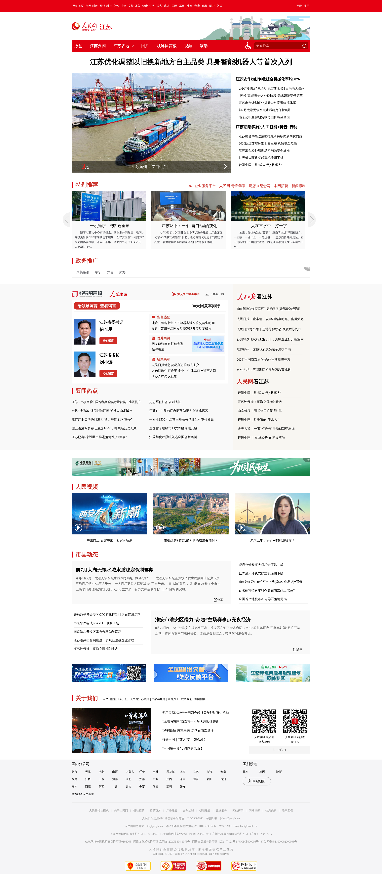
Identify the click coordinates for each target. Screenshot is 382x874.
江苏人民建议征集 (164, 376)
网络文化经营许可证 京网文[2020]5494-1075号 (161, 841)
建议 (155, 323)
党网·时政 (92, 5)
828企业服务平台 (202, 186)
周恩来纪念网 (259, 186)
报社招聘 (138, 810)
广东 (155, 779)
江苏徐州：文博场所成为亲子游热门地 (264, 349)
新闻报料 (298, 186)
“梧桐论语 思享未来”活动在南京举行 (187, 730)
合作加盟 (188, 810)
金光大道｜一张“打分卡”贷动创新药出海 (266, 428)
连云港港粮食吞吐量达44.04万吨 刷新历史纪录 (104, 428)
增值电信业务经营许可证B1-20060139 (186, 833)
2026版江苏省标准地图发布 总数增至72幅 (268, 143)
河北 (101, 771)
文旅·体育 (134, 5)
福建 (74, 779)
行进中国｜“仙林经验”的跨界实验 (261, 437)
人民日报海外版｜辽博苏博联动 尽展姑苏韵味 (269, 329)
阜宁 (98, 272)
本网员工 (173, 699)
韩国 (262, 771)
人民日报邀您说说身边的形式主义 (175, 365)
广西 (169, 779)
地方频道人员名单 (83, 794)
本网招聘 (281, 186)
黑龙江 (170, 771)
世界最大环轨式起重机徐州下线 (261, 157)
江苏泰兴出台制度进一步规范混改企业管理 (104, 640)
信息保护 (271, 810)
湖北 (128, 779)
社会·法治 (120, 5)
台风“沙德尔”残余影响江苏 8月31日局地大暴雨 (271, 88)
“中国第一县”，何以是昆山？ (182, 748)
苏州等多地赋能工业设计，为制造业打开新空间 (270, 339)
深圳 (169, 786)
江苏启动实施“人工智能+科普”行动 (266, 127)
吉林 (155, 771)
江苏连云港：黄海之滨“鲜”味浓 (260, 401)
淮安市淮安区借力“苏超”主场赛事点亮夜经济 (203, 619)
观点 (159, 5)
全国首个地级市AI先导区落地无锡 (173, 428)
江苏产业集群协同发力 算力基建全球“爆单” (102, 419)
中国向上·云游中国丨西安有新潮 (109, 540)
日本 (245, 771)
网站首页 (78, 5)
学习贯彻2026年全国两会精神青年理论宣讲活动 (195, 712)
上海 (182, 771)
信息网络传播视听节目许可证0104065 (108, 841)
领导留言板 (167, 46)
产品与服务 (159, 699)
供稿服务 (204, 810)
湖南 (142, 779)
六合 (110, 272)
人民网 (253, 381)
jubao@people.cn (230, 818)
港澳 (189, 5)
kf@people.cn (155, 826)
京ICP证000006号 (248, 841)
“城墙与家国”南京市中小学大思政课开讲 (190, 721)
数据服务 (221, 810)
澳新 (279, 771)
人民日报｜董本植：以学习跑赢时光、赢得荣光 (270, 319)
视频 (204, 5)
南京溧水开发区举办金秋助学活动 (97, 631)
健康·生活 (148, 5)
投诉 (155, 328)
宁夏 (142, 786)
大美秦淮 (82, 272)
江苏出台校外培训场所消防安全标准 (264, 150)
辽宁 (142, 771)
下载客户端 (217, 294)
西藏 (88, 786)
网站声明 (238, 810)
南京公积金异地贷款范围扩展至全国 (264, 117)
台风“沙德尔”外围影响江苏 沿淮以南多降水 (102, 410)
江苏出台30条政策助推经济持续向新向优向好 (270, 136)
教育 (219, 5)
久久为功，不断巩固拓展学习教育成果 (264, 369)
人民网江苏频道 (139, 699)
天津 (88, 771)
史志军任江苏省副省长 (165, 402)
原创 (78, 46)
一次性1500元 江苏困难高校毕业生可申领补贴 (181, 419)
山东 (101, 779)
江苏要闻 (98, 46)
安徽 (223, 771)
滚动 (204, 46)
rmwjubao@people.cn (245, 826)
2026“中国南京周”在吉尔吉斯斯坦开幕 (263, 359)
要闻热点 (87, 391)
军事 (182, 5)
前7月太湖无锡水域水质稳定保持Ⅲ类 (264, 110)
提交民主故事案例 (188, 294)
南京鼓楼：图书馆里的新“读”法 (260, 410)
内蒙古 (130, 771)
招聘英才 (155, 810)
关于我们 (87, 698)
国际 (174, 5)
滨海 (122, 272)
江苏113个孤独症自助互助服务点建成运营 (178, 410)
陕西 (101, 786)
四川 (209, 779)
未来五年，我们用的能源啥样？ (272, 540)
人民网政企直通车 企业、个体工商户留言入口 (184, 370)
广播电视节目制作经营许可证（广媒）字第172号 (242, 833)
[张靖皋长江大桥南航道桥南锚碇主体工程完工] (151, 75)
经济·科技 (106, 5)
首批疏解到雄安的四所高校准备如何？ (191, 540)
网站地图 (258, 781)
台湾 (197, 5)
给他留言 (108, 340)
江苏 (105, 27)
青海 (128, 786)
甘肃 (115, 786)
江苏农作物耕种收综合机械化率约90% (268, 79)
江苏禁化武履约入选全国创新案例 (173, 437)
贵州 (223, 779)
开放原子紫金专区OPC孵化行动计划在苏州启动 (107, 614)
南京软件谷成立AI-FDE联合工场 (96, 623)
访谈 (167, 5)
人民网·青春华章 (232, 186)
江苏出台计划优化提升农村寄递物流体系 (267, 102)
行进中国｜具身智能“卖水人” (258, 419)
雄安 (182, 786)
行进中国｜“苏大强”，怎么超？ (184, 739)
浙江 (209, 771)
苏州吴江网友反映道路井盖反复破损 (186, 328)
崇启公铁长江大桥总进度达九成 (261, 564)
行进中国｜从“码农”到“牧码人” (261, 165)
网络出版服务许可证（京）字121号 (213, 841)
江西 (88, 779)
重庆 (196, 779)
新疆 (155, 786)
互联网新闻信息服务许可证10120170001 (134, 833)
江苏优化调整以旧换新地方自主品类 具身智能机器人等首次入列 (191, 62)
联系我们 (186, 699)
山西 (115, 771)
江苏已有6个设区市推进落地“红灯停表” (99, 437)
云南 (74, 786)
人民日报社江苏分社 (115, 699)
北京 (74, 771)
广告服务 (171, 810)
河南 (115, 779)
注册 (306, 5)
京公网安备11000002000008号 (279, 841)
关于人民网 (121, 810)
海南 (182, 779)
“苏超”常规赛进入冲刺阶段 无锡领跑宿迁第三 (271, 95)
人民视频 (87, 487)
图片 (212, 5)
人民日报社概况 (99, 810)
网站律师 (254, 810)
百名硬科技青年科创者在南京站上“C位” (267, 590)
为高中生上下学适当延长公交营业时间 (188, 323)
